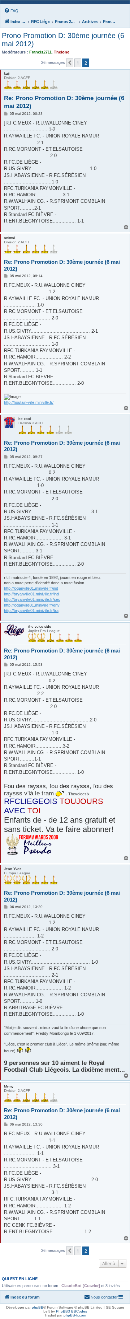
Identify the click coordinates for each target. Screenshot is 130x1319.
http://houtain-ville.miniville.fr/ (28, 402)
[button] (69, 63)
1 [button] (78, 63)
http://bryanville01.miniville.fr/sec (32, 599)
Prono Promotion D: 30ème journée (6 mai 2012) (63, 40)
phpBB (37, 1307)
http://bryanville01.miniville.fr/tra (31, 610)
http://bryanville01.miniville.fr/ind (31, 594)
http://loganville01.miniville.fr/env (32, 605)
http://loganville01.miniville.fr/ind (31, 588)
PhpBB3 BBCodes (71, 1311)
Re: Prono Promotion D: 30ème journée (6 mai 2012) (64, 102)
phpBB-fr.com (75, 1315)
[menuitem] (11, 10)
